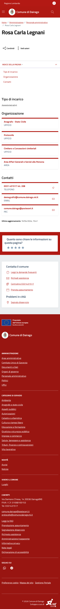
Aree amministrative (11, 358)
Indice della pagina (11, 64)
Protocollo (9, 135)
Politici (5, 380)
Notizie (5, 469)
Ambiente (6, 400)
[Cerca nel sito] (52, 12)
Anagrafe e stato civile (12, 404)
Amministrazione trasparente (16, 538)
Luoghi (5, 484)
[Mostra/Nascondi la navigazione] (3, 11)
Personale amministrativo (14, 376)
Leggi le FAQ (7, 521)
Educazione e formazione (13, 427)
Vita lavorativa (8, 449)
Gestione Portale (43, 582)
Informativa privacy (11, 543)
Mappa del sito (26, 582)
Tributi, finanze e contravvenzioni (17, 445)
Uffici (4, 385)
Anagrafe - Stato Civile (15, 121)
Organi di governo (10, 371)
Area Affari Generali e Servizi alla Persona (24, 161)
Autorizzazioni (8, 413)
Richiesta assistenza (11, 534)
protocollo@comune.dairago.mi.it (17, 514)
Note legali (7, 547)
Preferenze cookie (10, 582)
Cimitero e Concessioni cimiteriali (20, 148)
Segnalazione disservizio (13, 530)
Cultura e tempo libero (12, 422)
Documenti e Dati (10, 367)
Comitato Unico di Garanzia (14, 362)
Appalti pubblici (9, 409)
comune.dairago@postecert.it (18, 208)
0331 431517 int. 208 (14, 186)
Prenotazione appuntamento (15, 525)
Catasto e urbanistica (12, 418)
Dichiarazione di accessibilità (15, 552)
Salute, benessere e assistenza (16, 440)
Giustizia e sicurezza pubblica (15, 431)
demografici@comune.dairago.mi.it (21, 197)
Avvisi (4, 464)
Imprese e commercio (12, 436)
